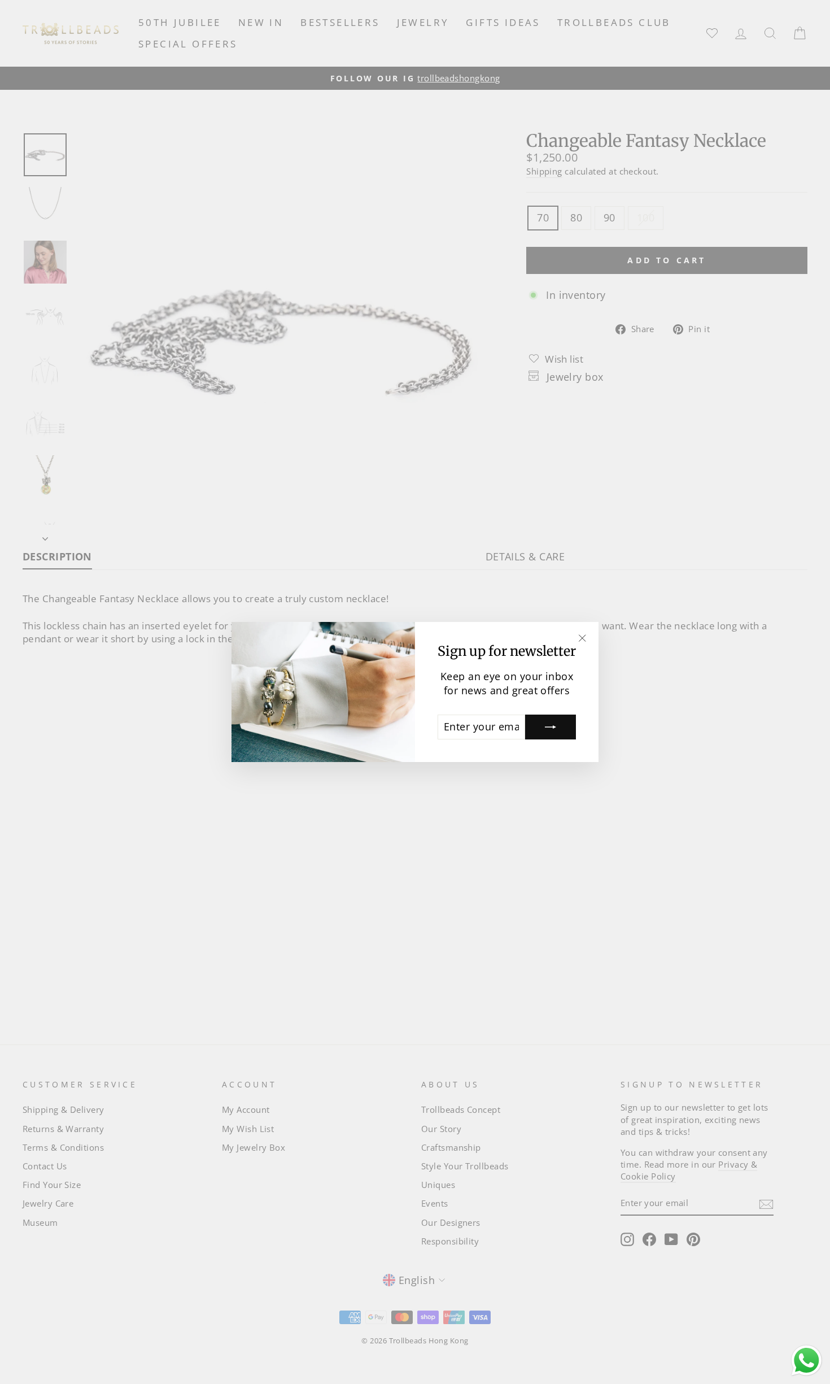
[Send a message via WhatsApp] (806, 1360)
